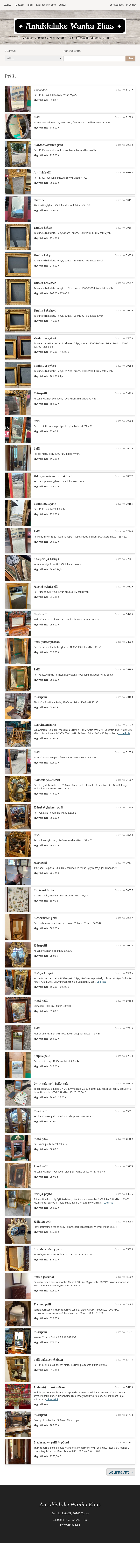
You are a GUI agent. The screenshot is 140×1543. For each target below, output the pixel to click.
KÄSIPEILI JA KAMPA (46, 559)
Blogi (30, 4)
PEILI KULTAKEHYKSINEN (48, 1360)
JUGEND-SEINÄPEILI (46, 586)
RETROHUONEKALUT (45, 725)
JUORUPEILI (40, 863)
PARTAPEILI (40, 90)
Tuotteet (19, 4)
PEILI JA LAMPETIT (45, 973)
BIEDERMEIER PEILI (45, 918)
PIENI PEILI (41, 1001)
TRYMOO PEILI (42, 1304)
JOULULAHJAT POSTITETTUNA (50, 1387)
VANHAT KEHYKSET (45, 338)
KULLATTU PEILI (43, 1221)
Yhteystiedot (117, 4)
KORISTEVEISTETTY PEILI (48, 1249)
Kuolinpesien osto (46, 4)
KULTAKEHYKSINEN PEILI (48, 145)
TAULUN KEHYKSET (45, 283)
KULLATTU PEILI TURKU (47, 780)
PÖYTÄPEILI (41, 614)
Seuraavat (121, 1471)
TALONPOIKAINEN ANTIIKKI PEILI (54, 476)
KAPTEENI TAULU (44, 890)
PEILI (37, 117)
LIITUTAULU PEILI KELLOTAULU (51, 1083)
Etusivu (7, 4)
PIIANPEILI (40, 697)
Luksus (63, 4)
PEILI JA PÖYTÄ (43, 1194)
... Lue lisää (124, 733)
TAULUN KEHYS (43, 228)
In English (131, 4)
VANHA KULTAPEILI (45, 504)
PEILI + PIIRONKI (44, 1277)
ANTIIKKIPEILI (42, 172)
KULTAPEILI (40, 393)
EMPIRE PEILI (42, 1056)
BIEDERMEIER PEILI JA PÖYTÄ (51, 1442)
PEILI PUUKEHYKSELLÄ (47, 642)
